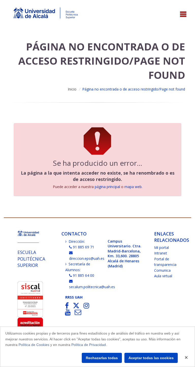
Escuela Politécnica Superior (31, 258)
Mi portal (161, 247)
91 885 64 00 (83, 275)
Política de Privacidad (88, 345)
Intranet (160, 253)
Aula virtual (163, 275)
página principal (107, 186)
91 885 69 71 (83, 247)
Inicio (72, 89)
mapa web (133, 186)
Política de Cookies (34, 345)
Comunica (162, 270)
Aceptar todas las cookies (151, 358)
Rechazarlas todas (102, 358)
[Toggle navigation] (183, 14)
